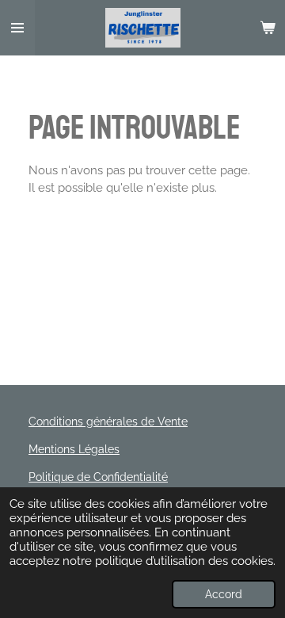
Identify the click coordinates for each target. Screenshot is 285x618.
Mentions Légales (74, 449)
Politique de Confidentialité (98, 477)
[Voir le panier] (267, 27)
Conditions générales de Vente (108, 421)
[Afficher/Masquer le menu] (17, 27)
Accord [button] (223, 594)
